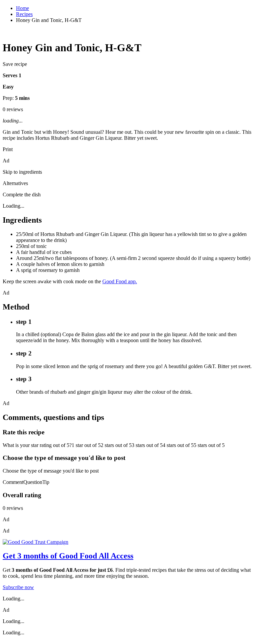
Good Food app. (119, 281)
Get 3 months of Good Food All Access (68, 555)
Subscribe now (18, 587)
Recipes (24, 14)
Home (22, 8)
